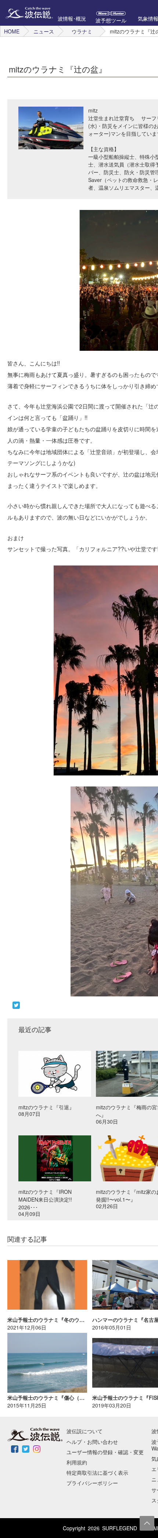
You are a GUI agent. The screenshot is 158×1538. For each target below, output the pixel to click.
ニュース (43, 31)
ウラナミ (82, 31)
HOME (11, 31)
